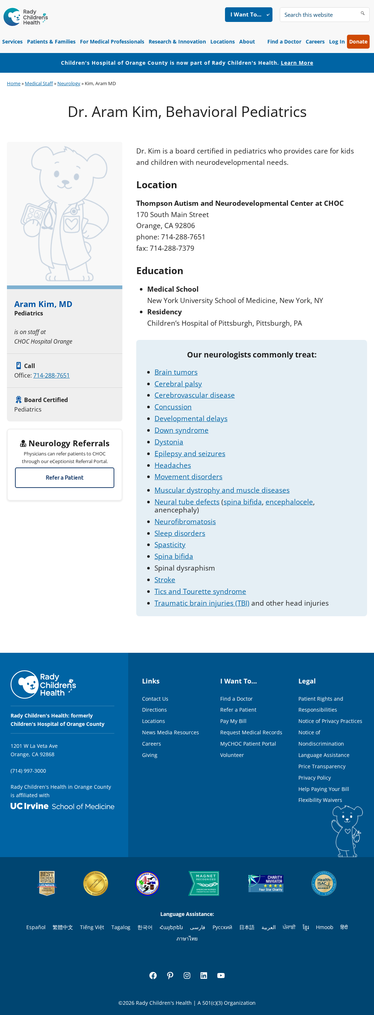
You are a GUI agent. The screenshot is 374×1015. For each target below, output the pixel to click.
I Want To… (246, 14)
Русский (222, 927)
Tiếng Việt (92, 927)
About (247, 41)
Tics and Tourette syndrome (200, 591)
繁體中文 (63, 927)
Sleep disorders (179, 533)
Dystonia (168, 442)
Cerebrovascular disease (194, 395)
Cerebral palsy (178, 384)
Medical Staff (39, 83)
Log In (337, 41)
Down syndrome (181, 430)
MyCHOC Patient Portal (248, 743)
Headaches (172, 465)
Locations (222, 41)
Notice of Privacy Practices (330, 720)
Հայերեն (171, 927)
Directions (154, 709)
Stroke (164, 579)
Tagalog (120, 927)
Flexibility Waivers (320, 799)
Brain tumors (176, 372)
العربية (269, 927)
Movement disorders (188, 476)
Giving (149, 754)
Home (13, 83)
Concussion (173, 407)
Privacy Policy (314, 777)
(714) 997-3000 (28, 770)
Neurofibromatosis (185, 521)
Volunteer (232, 754)
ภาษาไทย (187, 938)
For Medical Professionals (112, 41)
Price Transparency (322, 766)
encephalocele (289, 502)
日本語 (247, 927)
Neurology (68, 83)
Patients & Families (51, 41)
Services (12, 41)
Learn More (297, 62)
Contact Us (155, 698)
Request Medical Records (251, 732)
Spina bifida (173, 556)
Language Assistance (324, 754)
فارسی (197, 927)
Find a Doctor (284, 41)
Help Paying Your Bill (323, 788)
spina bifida (243, 502)
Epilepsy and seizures (189, 453)
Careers (315, 41)
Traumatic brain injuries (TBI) (201, 603)
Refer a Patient (65, 478)
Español (36, 927)
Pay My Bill (233, 720)
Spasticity (170, 544)
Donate (358, 41)
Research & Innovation (177, 41)
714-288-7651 (51, 375)
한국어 (145, 927)
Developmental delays (191, 418)
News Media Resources (170, 732)
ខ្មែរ (306, 927)
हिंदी (344, 927)
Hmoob (324, 927)
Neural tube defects (187, 502)
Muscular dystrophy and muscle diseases (222, 490)
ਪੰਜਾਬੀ (289, 927)
